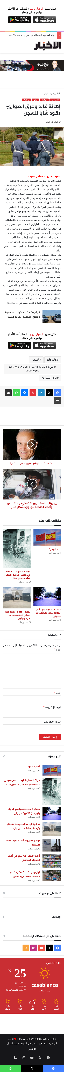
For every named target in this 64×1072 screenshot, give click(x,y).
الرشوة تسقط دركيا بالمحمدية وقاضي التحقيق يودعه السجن (22, 314)
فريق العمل (13, 1043)
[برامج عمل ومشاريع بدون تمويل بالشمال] (51, 845)
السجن (35, 359)
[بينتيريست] (33, 392)
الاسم (57, 692)
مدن (35, 100)
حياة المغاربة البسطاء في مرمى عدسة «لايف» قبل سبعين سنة (17, 574)
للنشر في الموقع (29, 1043)
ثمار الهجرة (55, 549)
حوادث (44, 100)
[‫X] (49, 392)
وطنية (26, 100)
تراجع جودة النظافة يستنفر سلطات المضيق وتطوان (25, 874)
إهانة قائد (52, 359)
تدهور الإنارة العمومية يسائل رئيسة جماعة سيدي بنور (18, 614)
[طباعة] (57, 400)
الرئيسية (54, 93)
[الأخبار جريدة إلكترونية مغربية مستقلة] (47, 46)
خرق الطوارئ (49, 377)
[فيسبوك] (57, 392)
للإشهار (32, 1049)
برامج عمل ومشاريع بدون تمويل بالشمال (22, 842)
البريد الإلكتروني (52, 707)
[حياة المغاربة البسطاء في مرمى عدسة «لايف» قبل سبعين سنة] (17, 548)
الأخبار (11, 1039)
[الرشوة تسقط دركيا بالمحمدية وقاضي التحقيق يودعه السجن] (51, 316)
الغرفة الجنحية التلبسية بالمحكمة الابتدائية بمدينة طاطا (32, 369)
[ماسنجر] (24, 392)
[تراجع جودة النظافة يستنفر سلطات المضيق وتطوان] (51, 875)
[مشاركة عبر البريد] (8, 392)
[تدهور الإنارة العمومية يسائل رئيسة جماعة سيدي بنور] (17, 597)
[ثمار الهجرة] (47, 537)
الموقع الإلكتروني (52, 721)
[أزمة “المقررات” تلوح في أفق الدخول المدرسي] (51, 861)
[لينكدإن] (41, 392)
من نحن (43, 1043)
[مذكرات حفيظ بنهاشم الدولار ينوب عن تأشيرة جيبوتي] (47, 596)
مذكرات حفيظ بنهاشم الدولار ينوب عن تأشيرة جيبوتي (28, 35)
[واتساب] (16, 392)
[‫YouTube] (41, 948)
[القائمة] (4, 47)
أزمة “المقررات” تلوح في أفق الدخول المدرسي (24, 858)
